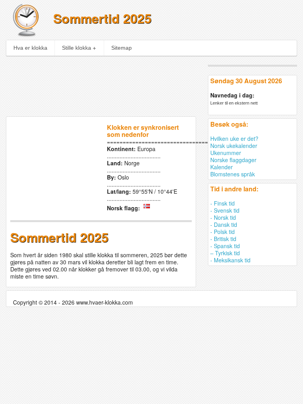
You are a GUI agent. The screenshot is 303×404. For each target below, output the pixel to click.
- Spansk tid (225, 246)
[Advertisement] (125, 83)
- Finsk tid (222, 203)
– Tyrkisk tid (225, 253)
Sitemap (121, 48)
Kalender (221, 167)
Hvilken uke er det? (234, 138)
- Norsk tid (223, 217)
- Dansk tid (223, 224)
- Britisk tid (223, 239)
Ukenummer (225, 153)
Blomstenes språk (232, 174)
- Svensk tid (224, 210)
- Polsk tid (222, 232)
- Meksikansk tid (230, 260)
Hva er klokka (30, 48)
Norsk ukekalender (233, 146)
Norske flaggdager (233, 160)
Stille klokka (76, 48)
